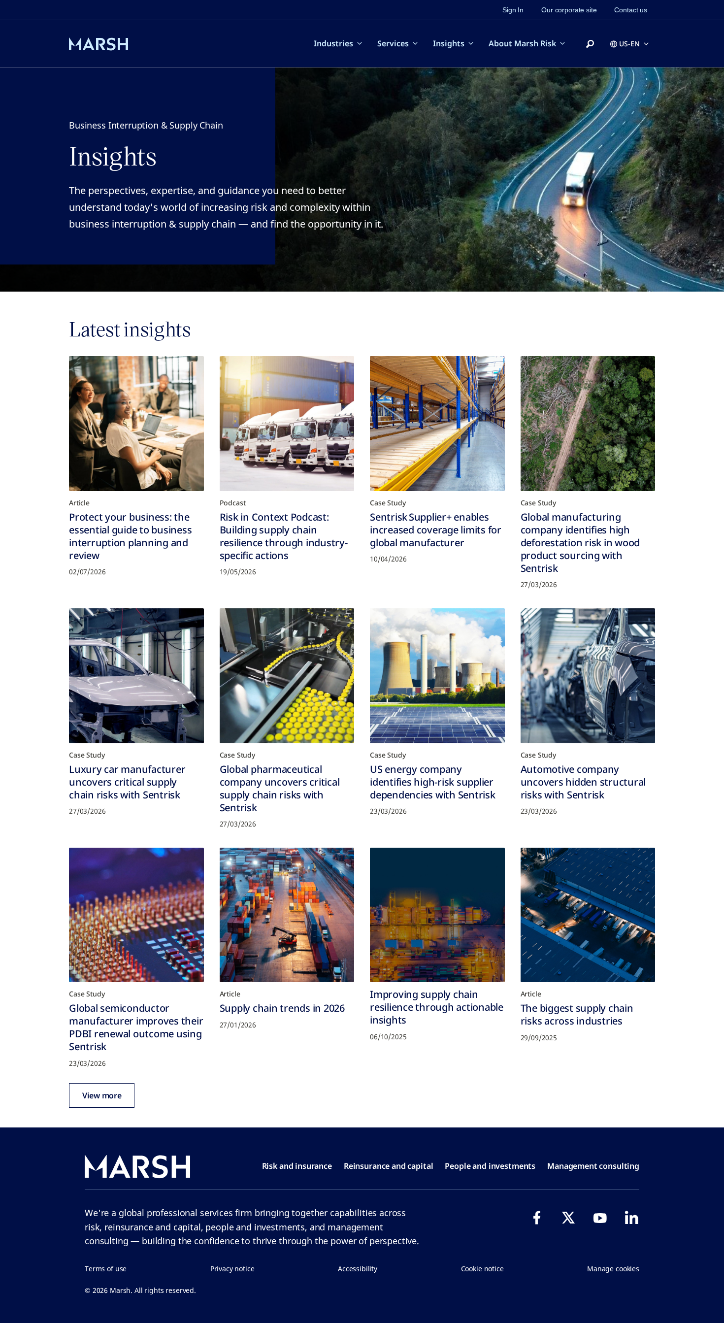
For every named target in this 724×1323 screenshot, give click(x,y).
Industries (333, 43)
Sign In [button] (513, 10)
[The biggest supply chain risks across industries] (588, 915)
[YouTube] (600, 1217)
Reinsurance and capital (388, 1165)
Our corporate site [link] (568, 10)
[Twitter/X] (568, 1217)
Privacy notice (232, 1268)
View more (101, 1095)
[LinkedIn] (631, 1217)
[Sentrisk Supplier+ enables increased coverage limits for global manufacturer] (437, 423)
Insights (448, 43)
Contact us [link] (630, 10)
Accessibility (357, 1268)
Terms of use (106, 1268)
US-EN (629, 43)
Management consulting (593, 1165)
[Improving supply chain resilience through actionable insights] (437, 915)
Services (393, 43)
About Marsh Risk (522, 43)
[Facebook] (537, 1217)
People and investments (490, 1165)
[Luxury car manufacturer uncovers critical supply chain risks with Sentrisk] (136, 675)
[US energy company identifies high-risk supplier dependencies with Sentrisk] (437, 675)
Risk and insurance (297, 1165)
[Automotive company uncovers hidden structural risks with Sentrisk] (588, 675)
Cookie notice (482, 1268)
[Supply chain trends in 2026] (287, 915)
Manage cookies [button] (613, 1268)
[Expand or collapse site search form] (590, 44)
